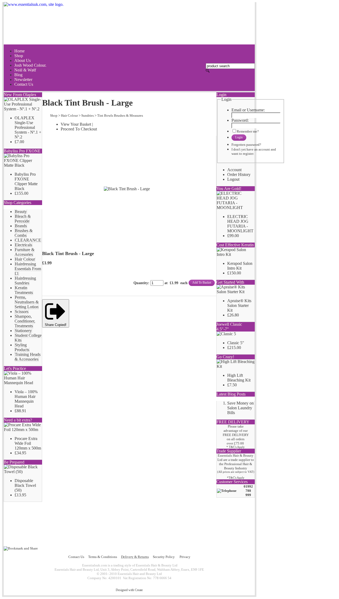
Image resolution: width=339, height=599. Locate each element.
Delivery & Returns (135, 557)
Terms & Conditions (102, 557)
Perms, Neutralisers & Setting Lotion (27, 302)
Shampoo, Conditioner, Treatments (25, 321)
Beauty (21, 211)
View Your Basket (76, 124)
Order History (239, 174)
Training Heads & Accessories (28, 356)
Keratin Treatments (24, 290)
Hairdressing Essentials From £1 (28, 269)
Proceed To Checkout (79, 129)
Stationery (23, 330)
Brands (21, 226)
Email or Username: (248, 110)
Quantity (140, 283)
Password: (240, 120)
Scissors (21, 311)
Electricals (23, 245)
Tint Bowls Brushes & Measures (120, 115)
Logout (233, 179)
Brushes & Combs (24, 233)
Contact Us (76, 557)
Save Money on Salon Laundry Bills (240, 408)
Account (234, 169)
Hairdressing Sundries (25, 280)
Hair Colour (25, 259)
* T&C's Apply (235, 447)
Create (139, 590)
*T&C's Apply (235, 477)
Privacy (185, 557)
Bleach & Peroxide (23, 218)
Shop (53, 115)
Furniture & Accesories (24, 252)
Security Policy (164, 557)
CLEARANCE (28, 240)
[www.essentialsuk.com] (129, 23)
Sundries (87, 115)
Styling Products (22, 347)
